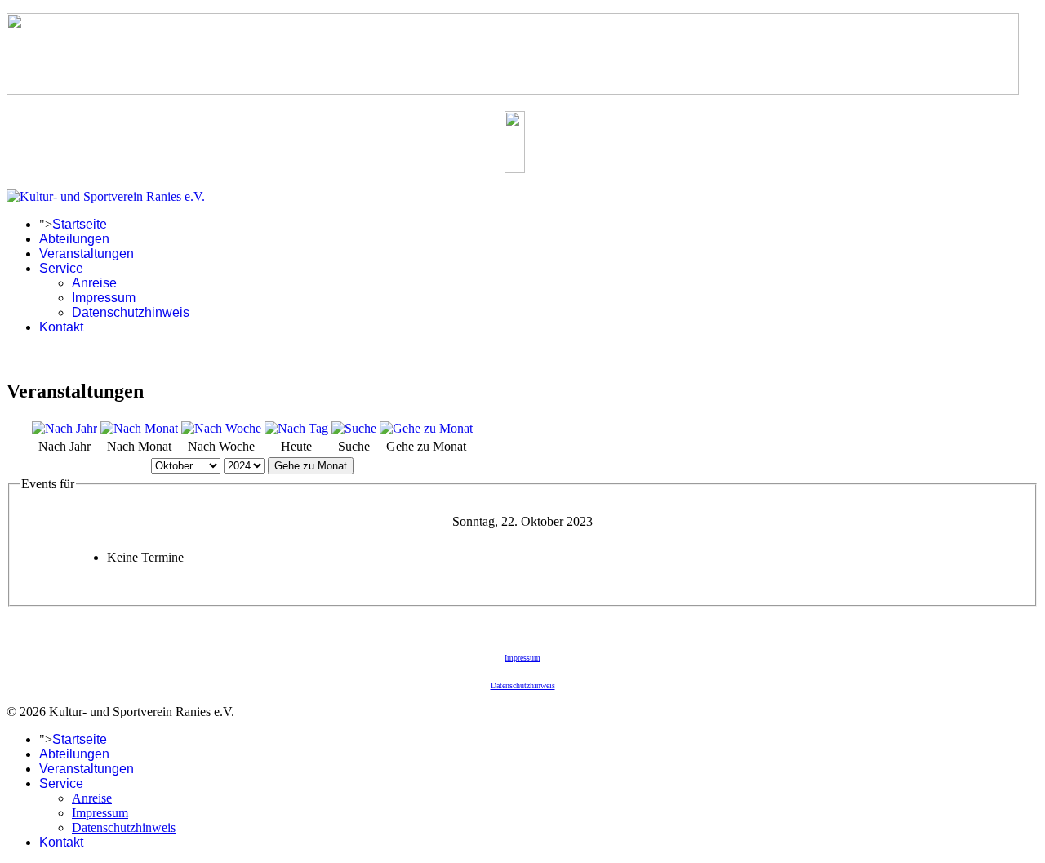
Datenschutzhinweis (130, 312)
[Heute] (296, 428)
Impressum (104, 298)
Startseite (79, 224)
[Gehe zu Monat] (426, 428)
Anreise (94, 283)
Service (61, 268)
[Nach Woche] (221, 428)
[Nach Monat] (139, 428)
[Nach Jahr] (64, 428)
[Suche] (353, 428)
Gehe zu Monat (310, 466)
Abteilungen (74, 239)
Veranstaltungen (86, 253)
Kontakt (61, 327)
